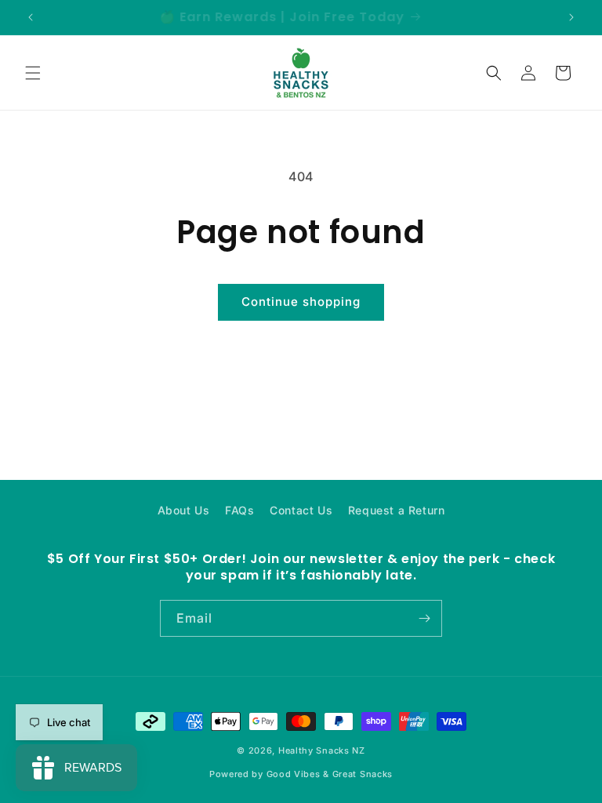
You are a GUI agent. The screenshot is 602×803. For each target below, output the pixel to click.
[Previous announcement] (30, 17)
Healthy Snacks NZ (321, 750)
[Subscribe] (424, 618)
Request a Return (396, 510)
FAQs (239, 510)
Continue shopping (301, 301)
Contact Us (301, 510)
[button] (33, 73)
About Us (184, 510)
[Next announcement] (571, 17)
